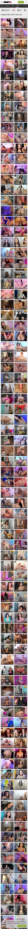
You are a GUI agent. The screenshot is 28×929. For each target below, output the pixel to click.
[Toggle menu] (1, 2)
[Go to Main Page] (8, 2)
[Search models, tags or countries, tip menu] (26, 6)
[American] (14, 10)
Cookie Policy (16, 923)
